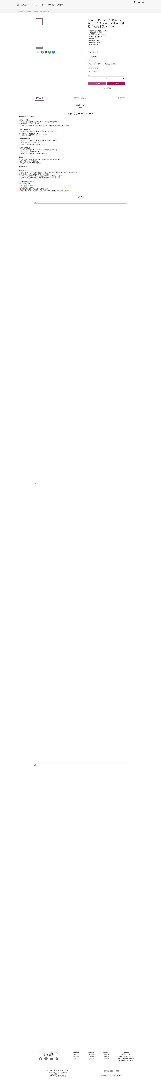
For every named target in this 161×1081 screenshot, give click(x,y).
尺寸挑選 (91, 1054)
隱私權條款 (112, 1075)
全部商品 (19, 11)
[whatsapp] (49, 52)
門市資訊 (51, 5)
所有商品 (24, 5)
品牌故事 (76, 1054)
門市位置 (76, 1058)
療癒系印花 (46, 11)
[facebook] (46, 52)
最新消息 (76, 1056)
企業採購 (106, 1054)
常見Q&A (91, 1056)
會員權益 (119, 1075)
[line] (42, 52)
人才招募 (106, 1058)
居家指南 (60, 5)
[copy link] (53, 52)
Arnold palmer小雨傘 (37, 5)
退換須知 (91, 1058)
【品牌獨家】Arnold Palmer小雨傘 (32, 11)
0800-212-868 (126, 1054)
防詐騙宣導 (104, 1075)
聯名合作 (106, 1056)
